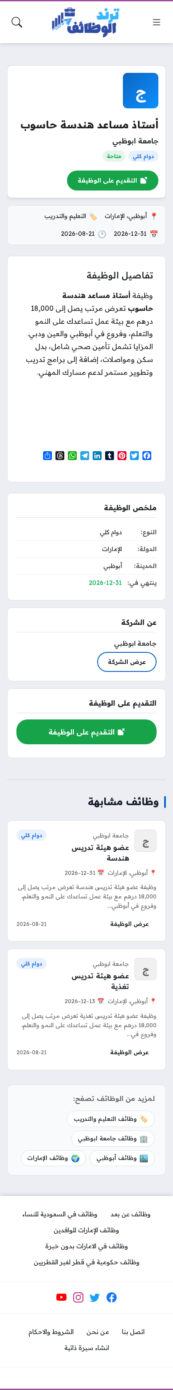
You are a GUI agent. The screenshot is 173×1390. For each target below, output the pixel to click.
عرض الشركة (127, 662)
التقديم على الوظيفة (107, 180)
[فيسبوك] (111, 1298)
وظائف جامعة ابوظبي (113, 1138)
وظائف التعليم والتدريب (111, 1118)
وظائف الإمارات (53, 1158)
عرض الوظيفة (129, 923)
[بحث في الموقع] (17, 22)
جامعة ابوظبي (135, 140)
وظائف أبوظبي (122, 1158)
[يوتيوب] (62, 1298)
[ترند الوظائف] (86, 22)
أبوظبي (137, 216)
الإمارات (115, 216)
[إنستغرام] (78, 1298)
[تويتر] (95, 1298)
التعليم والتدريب (65, 216)
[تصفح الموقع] (156, 22)
